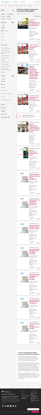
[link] (30, 5)
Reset (13, 10)
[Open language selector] (36, 2)
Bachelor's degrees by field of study (34, 398)
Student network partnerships (24, 398)
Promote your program (25, 395)
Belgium (3, 78)
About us (22, 393)
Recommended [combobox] (37, 16)
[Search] (33, 2)
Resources (23, 1)
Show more (3, 72)
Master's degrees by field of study (34, 396)
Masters (3, 25)
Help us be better (35, 411)
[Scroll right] (40, 14)
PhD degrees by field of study (35, 401)
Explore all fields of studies (34, 394)
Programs (16, 1)
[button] (3, 14)
